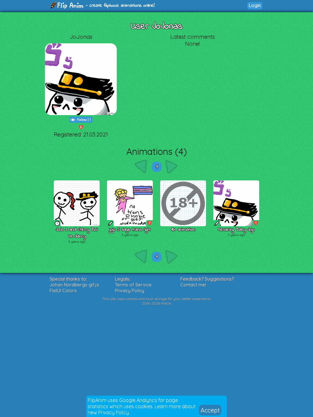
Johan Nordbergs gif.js (74, 285)
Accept (210, 410)
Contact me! (193, 285)
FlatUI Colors (63, 290)
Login (255, 5)
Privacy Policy (113, 412)
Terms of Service (133, 285)
